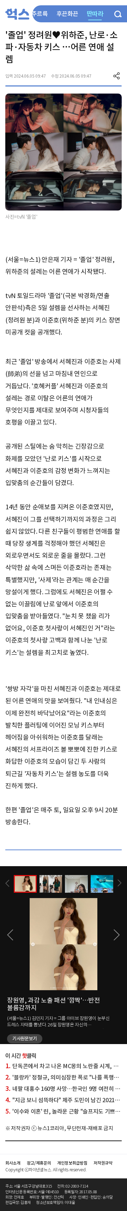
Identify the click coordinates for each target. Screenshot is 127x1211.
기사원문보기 (24, 1039)
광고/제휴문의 (39, 1163)
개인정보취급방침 (72, 1163)
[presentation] (7, 883)
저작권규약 (102, 1163)
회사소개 (12, 1163)
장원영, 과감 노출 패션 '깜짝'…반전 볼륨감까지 (53, 1004)
